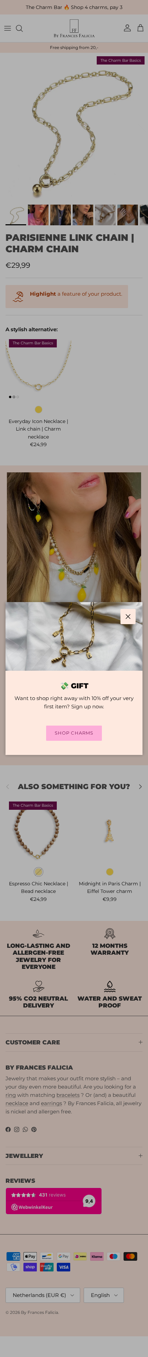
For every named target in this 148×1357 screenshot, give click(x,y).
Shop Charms (74, 733)
